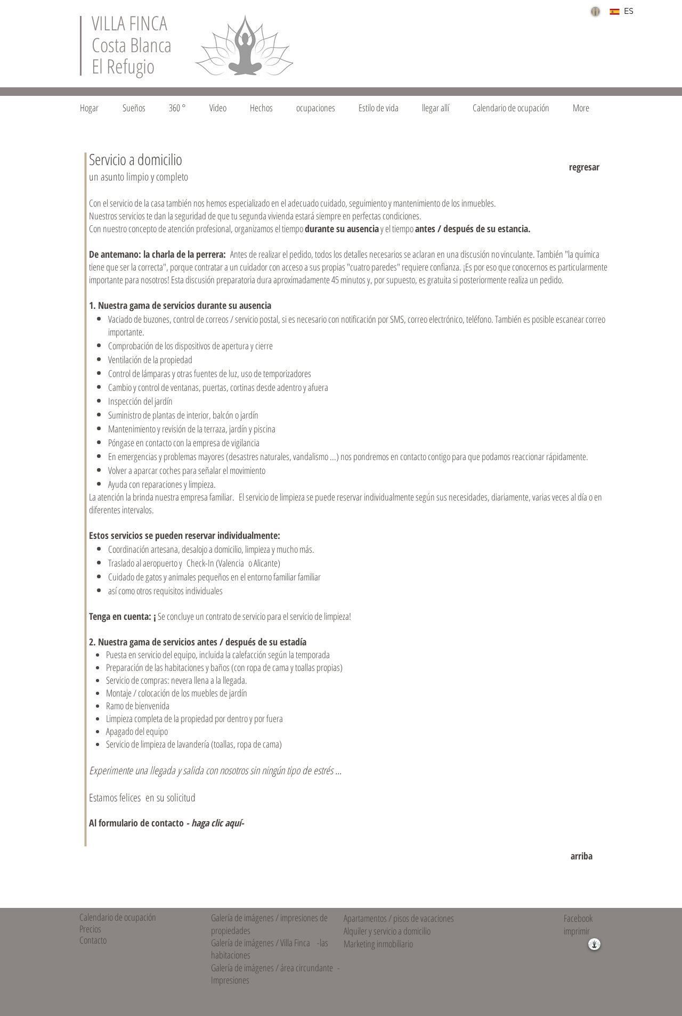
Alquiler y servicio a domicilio (387, 930)
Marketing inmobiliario (378, 943)
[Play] (595, 11)
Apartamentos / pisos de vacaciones (399, 918)
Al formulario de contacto (166, 822)
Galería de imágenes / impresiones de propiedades (269, 923)
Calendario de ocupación (117, 917)
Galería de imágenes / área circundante (272, 967)
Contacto (93, 939)
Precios (90, 928)
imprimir (577, 930)
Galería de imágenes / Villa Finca (260, 942)
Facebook (578, 918)
